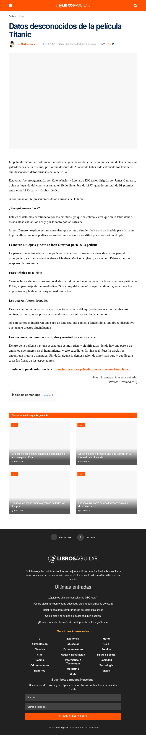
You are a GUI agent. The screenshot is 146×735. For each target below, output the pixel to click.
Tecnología (106, 665)
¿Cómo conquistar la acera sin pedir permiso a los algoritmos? (73, 622)
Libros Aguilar (61, 727)
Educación (73, 644)
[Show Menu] (10, 5)
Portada (13, 16)
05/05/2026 (18, 510)
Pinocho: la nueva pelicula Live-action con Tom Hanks (91, 369)
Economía (73, 638)
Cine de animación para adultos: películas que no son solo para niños (38, 455)
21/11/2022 (49, 44)
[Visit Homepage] (73, 5)
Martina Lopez (29, 44)
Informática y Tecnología (73, 661)
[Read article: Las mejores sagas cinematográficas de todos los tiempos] (39, 492)
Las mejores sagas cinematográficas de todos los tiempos (38, 504)
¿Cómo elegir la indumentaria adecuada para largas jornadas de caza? (73, 603)
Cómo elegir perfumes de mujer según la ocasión (73, 616)
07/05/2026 (18, 461)
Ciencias (40, 649)
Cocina (39, 660)
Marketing (73, 668)
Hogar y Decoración (73, 654)
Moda (73, 674)
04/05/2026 (85, 510)
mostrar (47, 395)
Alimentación (40, 644)
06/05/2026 (85, 461)
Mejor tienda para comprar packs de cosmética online (73, 609)
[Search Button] (135, 5)
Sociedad (106, 660)
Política (106, 649)
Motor (106, 638)
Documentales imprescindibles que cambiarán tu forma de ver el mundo (104, 455)
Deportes (39, 670)
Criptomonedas (39, 665)
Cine (21, 16)
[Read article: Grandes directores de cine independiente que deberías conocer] (106, 492)
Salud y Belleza (106, 654)
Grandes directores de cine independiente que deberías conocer (103, 504)
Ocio (106, 644)
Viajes (106, 670)
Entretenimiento (73, 649)
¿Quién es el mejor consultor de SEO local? (73, 597)
